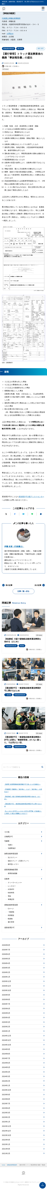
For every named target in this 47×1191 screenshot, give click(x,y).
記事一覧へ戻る (23, 591)
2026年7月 (6, 950)
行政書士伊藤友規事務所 (11, 18)
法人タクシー (12, 857)
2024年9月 (6, 1049)
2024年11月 (6, 1040)
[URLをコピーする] (41, 513)
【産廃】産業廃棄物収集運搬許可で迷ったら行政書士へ (22, 784)
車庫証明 (11, 899)
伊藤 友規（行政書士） (14, 546)
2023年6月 (6, 1108)
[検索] (42, 767)
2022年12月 (6, 1126)
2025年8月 (6, 999)
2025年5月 (6, 1013)
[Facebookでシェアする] (15, 513)
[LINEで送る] (32, 513)
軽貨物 (10, 919)
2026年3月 (6, 968)
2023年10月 (6, 1090)
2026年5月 (6, 959)
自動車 (6, 879)
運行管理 (20, 48)
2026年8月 (6, 945)
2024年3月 (6, 1076)
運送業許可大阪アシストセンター (31, 497)
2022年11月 (6, 1131)
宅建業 (6, 841)
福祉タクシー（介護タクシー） (19, 861)
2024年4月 (6, 1072)
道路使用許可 (9, 927)
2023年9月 (6, 1095)
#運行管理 (40, 48)
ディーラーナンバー (15, 883)
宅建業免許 (12, 848)
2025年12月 (6, 981)
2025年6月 (6, 1009)
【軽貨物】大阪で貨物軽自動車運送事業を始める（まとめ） (22, 798)
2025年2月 (6, 1027)
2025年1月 (6, 1031)
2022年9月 (6, 1140)
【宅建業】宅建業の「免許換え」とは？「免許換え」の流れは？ (23, 790)
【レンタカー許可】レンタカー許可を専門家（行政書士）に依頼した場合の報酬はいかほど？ (23, 812)
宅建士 (10, 845)
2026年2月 (6, 972)
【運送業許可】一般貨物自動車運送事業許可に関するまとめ (23, 805)
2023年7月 (6, 1104)
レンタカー (12, 886)
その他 (6, 832)
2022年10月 (6, 1135)
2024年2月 (6, 1081)
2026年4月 (6, 963)
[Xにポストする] (6, 513)
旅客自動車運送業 (11, 854)
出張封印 (11, 889)
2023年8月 (6, 1099)
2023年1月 (6, 1122)
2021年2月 (6, 1153)
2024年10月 (6, 1045)
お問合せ (10, 34)
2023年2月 (6, 1117)
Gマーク (11, 909)
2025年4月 (6, 1017)
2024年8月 (6, 1054)
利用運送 (11, 915)
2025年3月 (6, 1022)
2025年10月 (6, 990)
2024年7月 (6, 1058)
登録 (9, 896)
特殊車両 (11, 893)
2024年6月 (6, 1063)
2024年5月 (6, 1067)
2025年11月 (6, 986)
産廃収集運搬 (12, 873)
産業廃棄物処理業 (11, 870)
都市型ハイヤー (13, 864)
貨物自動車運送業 (8, 48)
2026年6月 (6, 954)
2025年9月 (6, 995)
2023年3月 (6, 1113)
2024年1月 (6, 1085)
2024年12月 (6, 1036)
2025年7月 (6, 1004)
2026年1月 (6, 977)
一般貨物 (11, 912)
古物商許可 (8, 836)
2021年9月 (6, 1149)
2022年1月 (6, 1144)
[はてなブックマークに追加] (23, 513)
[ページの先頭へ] (42, 1185)
